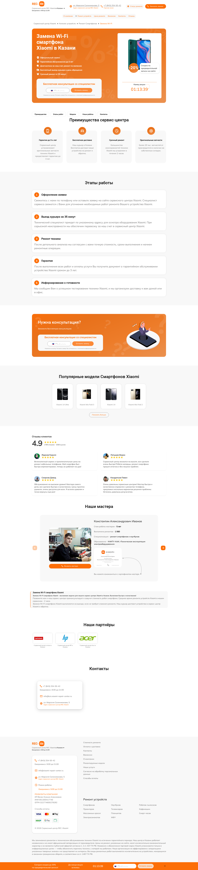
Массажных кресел (92, 813)
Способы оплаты (90, 778)
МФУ (113, 817)
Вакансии (112, 16)
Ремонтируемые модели (94, 763)
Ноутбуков (116, 805)
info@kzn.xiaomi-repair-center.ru (58, 696)
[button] (163, 548)
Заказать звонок (156, 6)
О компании (68, 16)
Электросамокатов (91, 817)
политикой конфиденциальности (85, 95)
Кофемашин (144, 809)
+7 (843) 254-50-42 (112, 5)
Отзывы (131, 16)
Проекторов (88, 809)
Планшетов (116, 813)
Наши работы (87, 114)
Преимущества (40, 114)
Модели (73, 114)
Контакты (122, 16)
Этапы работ (58, 114)
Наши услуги (89, 767)
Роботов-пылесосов (148, 805)
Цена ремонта (99, 16)
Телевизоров (117, 809)
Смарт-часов (145, 813)
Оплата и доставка (91, 746)
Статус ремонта (136, 6)
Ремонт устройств (84, 16)
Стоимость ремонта (92, 742)
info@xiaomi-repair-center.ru (50, 770)
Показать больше (99, 415)
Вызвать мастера (71, 566)
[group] (42, 640)
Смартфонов (89, 805)
